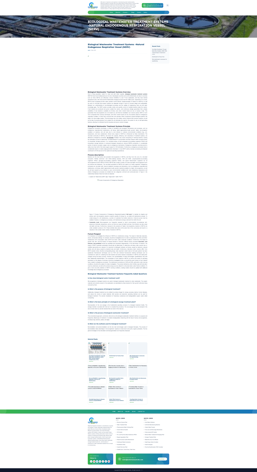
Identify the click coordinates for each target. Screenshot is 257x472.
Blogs (132, 12)
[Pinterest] (109, 461)
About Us (118, 12)
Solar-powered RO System (151, 432)
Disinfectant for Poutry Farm (158, 56)
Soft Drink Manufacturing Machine (152, 424)
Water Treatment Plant (122, 424)
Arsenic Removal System (122, 429)
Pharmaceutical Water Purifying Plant (125, 427)
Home (111, 12)
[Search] (167, 5)
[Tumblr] (106, 461)
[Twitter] (100, 461)
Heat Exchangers (149, 444)
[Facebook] (97, 461)
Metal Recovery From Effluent (151, 439)
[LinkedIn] (91, 461)
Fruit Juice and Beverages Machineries (153, 429)
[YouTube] (94, 461)
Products (125, 12)
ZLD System (119, 432)
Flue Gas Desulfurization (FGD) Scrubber (154, 447)
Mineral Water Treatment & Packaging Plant (154, 434)
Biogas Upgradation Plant (122, 437)
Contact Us (141, 411)
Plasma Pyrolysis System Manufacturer (125, 439)
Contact (139, 12)
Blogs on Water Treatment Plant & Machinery (101, 32)
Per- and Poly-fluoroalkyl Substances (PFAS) (127, 434)
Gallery (145, 12)
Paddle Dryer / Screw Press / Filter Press (126, 449)
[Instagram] (103, 461)
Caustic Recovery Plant (122, 447)
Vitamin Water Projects (150, 427)
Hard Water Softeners (150, 422)
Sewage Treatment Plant (150, 437)
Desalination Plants (121, 444)
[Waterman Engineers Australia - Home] (93, 5)
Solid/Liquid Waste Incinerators (124, 442)
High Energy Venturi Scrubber (151, 442)
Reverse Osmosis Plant (122, 422)
